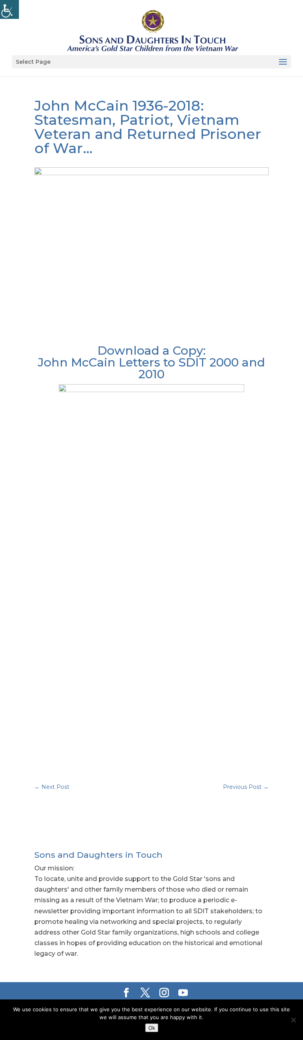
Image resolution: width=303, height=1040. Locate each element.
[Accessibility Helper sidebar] (9, 9)
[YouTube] (183, 993)
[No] (293, 1020)
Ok (151, 1028)
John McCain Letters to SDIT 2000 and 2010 (151, 368)
